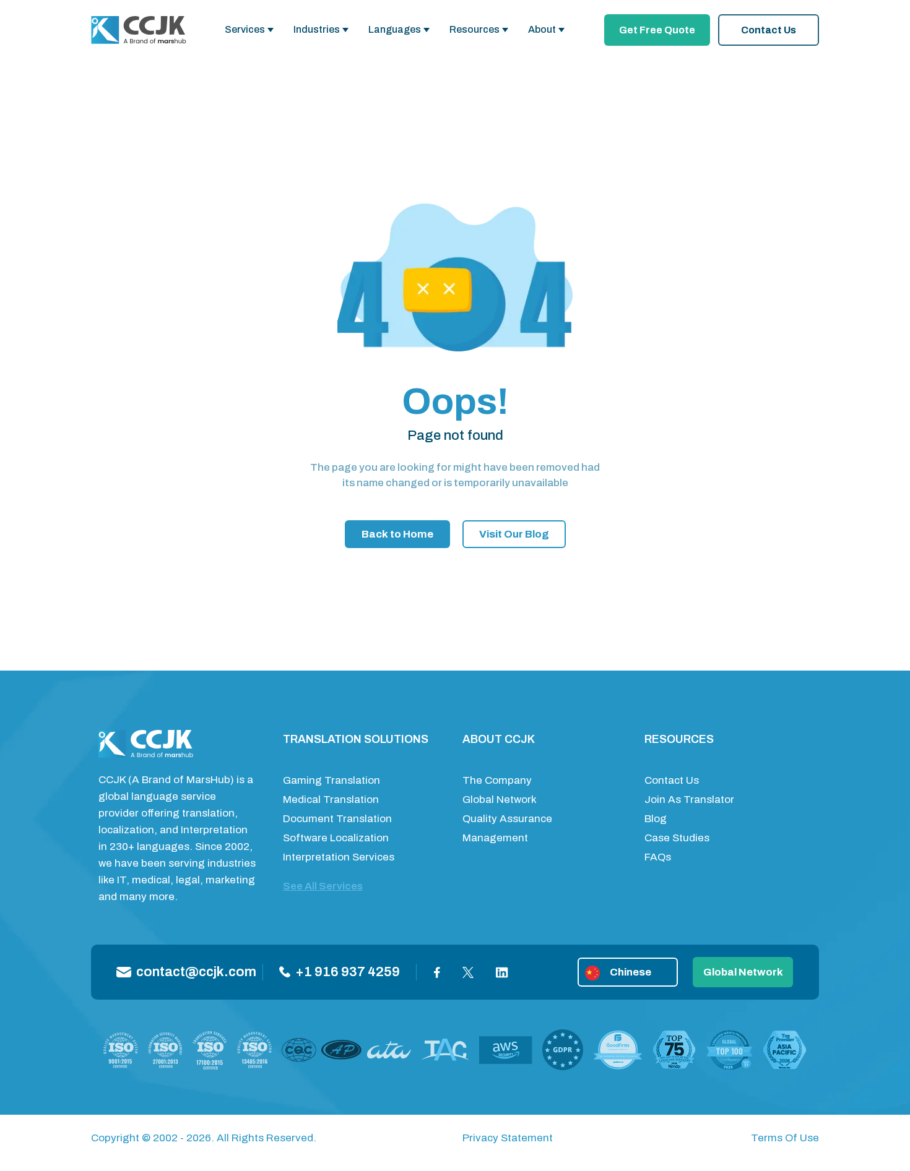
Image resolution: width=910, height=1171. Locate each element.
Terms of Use (785, 1138)
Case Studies (676, 838)
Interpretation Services (338, 857)
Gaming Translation (331, 780)
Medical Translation (331, 799)
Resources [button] (474, 29)
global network (743, 972)
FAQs (657, 857)
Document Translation (337, 819)
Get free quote (657, 30)
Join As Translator (689, 799)
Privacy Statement (507, 1138)
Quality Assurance (507, 819)
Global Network (499, 799)
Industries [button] (316, 29)
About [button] (542, 29)
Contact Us (768, 30)
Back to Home (397, 534)
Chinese (630, 972)
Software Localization (336, 838)
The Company (497, 780)
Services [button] (245, 29)
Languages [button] (394, 29)
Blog (655, 819)
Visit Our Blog (514, 534)
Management (495, 838)
